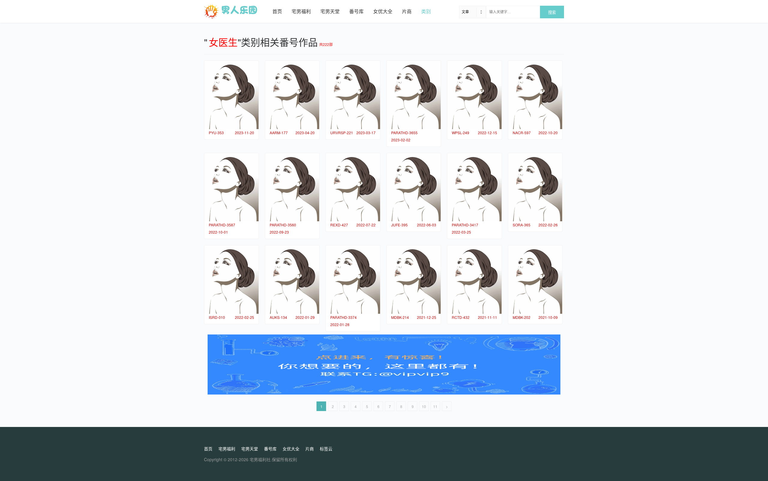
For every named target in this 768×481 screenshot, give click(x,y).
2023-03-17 (366, 132)
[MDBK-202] (535, 279)
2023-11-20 (244, 132)
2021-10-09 (548, 317)
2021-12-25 (426, 317)
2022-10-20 (548, 132)
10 (424, 406)
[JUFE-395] (414, 187)
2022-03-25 (461, 231)
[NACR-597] (535, 95)
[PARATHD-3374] (353, 279)
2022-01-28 (340, 324)
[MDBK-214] (414, 279)
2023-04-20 (305, 132)
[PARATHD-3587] (231, 187)
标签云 (326, 449)
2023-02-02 (400, 139)
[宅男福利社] (236, 11)
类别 (426, 11)
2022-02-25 (244, 317)
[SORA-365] (535, 187)
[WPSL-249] (474, 95)
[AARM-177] (292, 95)
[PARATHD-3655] (414, 95)
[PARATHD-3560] (292, 187)
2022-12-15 (487, 132)
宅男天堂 (330, 11)
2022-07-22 (366, 224)
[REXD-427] (353, 187)
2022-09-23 (279, 231)
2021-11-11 (487, 317)
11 (435, 406)
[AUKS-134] (292, 279)
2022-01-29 (305, 317)
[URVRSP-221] (353, 95)
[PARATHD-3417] (474, 187)
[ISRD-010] (231, 279)
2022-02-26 (548, 224)
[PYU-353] (231, 95)
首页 (277, 11)
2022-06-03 (426, 224)
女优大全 (382, 11)
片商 (407, 11)
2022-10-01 (218, 231)
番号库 (356, 11)
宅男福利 (301, 11)
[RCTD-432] (474, 279)
